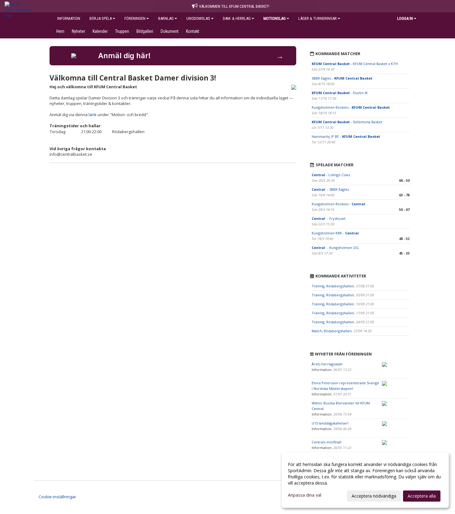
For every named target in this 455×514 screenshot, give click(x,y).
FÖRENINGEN (134, 18)
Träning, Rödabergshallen (333, 286)
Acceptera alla (422, 496)
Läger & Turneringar (317, 18)
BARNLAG (166, 18)
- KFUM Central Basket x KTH (355, 63)
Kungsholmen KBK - (336, 233)
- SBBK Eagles (330, 189)
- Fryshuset (329, 218)
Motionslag (274, 18)
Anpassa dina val (304, 495)
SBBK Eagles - (342, 78)
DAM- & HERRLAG (237, 18)
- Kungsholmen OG (335, 247)
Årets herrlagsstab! (327, 364)
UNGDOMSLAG (198, 18)
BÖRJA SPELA (100, 18)
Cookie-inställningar (57, 496)
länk (93, 114)
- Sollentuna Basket (347, 122)
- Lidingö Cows (331, 174)
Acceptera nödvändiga (374, 496)
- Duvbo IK (340, 92)
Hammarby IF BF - (346, 136)
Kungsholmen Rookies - (351, 107)
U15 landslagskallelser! (330, 423)
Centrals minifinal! (326, 442)
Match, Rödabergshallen (332, 331)
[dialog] (365, 480)
